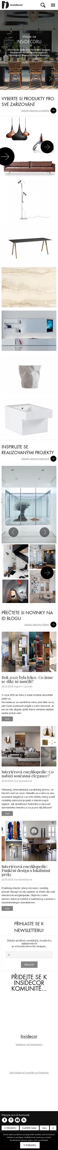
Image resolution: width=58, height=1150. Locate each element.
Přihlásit (29, 964)
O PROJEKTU (10, 1128)
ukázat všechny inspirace (35, 458)
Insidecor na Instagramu (29, 1044)
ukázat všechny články (36, 624)
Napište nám (29, 1128)
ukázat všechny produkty (35, 110)
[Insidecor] (12, 5)
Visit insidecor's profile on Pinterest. (29, 1072)
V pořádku (30, 1145)
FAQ (44, 1128)
